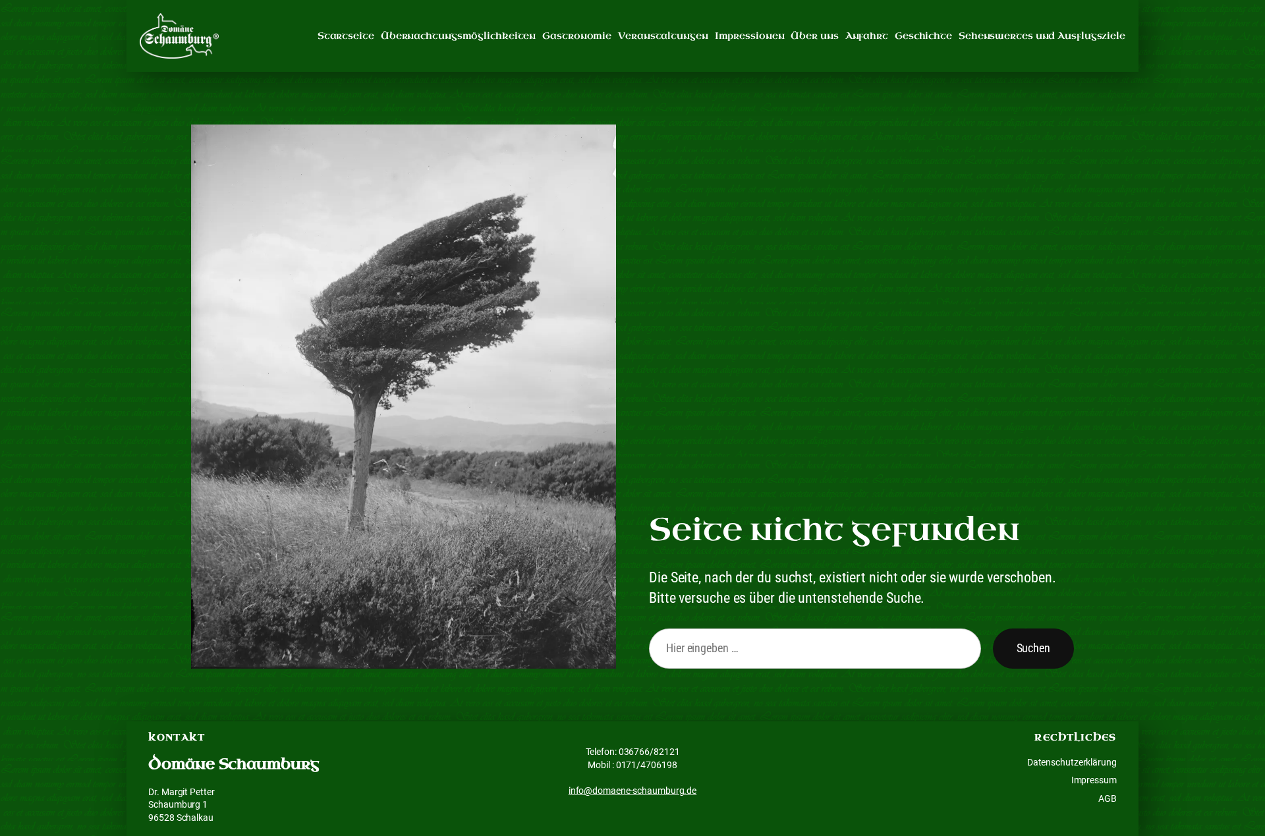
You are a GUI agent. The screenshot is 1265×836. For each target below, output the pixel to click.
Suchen (1033, 648)
